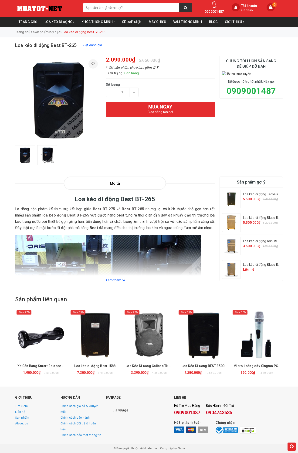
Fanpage (120, 410)
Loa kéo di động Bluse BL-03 (264, 264)
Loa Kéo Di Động (58, 22)
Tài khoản (249, 6)
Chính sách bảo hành (75, 417)
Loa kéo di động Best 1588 (94, 366)
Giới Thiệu (234, 22)
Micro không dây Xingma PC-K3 (258, 366)
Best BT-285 (133, 209)
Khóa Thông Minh (97, 22)
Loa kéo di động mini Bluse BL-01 (267, 241)
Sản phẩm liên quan (41, 299)
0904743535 (219, 412)
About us (21, 423)
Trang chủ (28, 22)
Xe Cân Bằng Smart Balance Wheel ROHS (42, 366)
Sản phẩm (22, 417)
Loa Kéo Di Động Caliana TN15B (150, 366)
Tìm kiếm (21, 406)
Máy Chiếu (157, 22)
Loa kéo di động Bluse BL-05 (264, 218)
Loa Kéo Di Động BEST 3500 (203, 366)
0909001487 (214, 11)
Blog (213, 22)
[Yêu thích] (93, 64)
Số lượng (113, 84)
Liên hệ (20, 412)
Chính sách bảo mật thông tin (81, 435)
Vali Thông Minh (187, 22)
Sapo (181, 448)
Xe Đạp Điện (132, 22)
